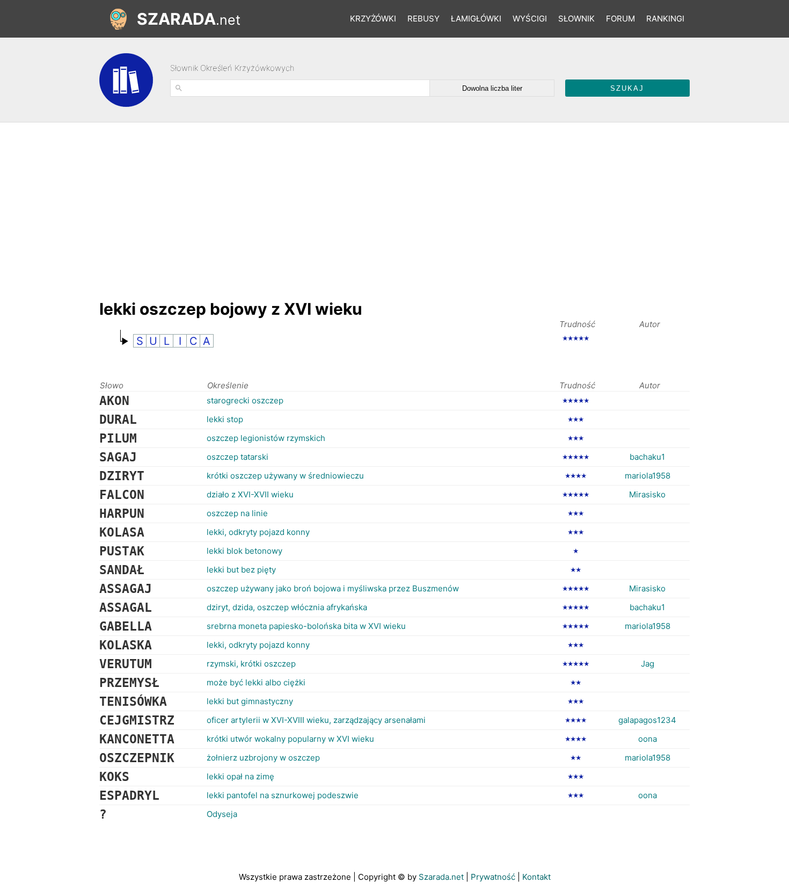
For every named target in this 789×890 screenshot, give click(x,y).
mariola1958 (647, 476)
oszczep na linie (237, 513)
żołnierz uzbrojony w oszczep (263, 757)
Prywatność (493, 877)
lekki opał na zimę (240, 776)
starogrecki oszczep (245, 400)
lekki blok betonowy (244, 551)
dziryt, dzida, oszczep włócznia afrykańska (287, 607)
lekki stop (225, 419)
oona (647, 739)
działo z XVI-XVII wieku (250, 494)
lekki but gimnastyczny (250, 701)
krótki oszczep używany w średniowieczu (285, 476)
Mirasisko (647, 494)
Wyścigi (530, 18)
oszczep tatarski (237, 457)
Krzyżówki (373, 18)
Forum (620, 18)
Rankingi (665, 18)
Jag (647, 664)
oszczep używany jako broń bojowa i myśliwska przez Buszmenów (333, 588)
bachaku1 (647, 457)
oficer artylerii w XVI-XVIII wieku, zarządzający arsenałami (316, 720)
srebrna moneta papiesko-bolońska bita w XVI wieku (306, 626)
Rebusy (423, 18)
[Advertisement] (294, 206)
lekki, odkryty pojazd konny (258, 532)
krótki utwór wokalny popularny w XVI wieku (290, 739)
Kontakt (536, 877)
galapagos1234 (647, 720)
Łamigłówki (476, 18)
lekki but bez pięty (241, 570)
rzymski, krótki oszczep (251, 664)
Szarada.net (441, 877)
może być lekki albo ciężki (256, 682)
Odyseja (222, 814)
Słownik (576, 18)
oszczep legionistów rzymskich (266, 438)
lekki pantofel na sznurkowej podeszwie (283, 795)
